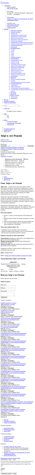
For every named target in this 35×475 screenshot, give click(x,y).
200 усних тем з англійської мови (10, 319)
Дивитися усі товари (6, 156)
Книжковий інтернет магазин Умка (10, 458)
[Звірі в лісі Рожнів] (6, 141)
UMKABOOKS (11, 27)
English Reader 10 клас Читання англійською (13, 334)
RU (8, 115)
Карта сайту (7, 431)
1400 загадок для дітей (7, 312)
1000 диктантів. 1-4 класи (8, 304)
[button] (7, 108)
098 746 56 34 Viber (12, 8)
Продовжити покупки (6, 473)
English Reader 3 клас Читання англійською (12, 357)
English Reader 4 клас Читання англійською (12, 365)
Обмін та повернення (10, 102)
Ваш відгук (4, 291)
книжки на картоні (21, 255)
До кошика (3, 146)
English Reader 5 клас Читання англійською (12, 372)
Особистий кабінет (9, 436)
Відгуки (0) (7, 179)
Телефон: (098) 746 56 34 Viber (12, 446)
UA (8, 117)
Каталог (6, 29)
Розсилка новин (8, 441)
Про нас (6, 99)
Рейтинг (3, 288)
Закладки (6, 439)
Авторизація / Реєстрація (14, 123)
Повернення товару (9, 429)
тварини (13, 255)
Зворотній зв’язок (9, 428)
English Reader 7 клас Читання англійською (12, 380)
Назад (2, 468)
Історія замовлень (9, 438)
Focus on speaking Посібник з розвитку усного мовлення (16, 403)
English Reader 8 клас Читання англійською (12, 388)
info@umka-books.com (13, 24)
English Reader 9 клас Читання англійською (12, 395)
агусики (29, 255)
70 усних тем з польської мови (9, 327)
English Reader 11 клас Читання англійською (13, 342)
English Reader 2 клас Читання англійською (12, 350)
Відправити (4, 297)
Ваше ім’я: (3, 284)
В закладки (30, 146)
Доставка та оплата (9, 101)
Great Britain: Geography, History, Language (12, 410)
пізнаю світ (8, 255)
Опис (5, 177)
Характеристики (8, 178)
